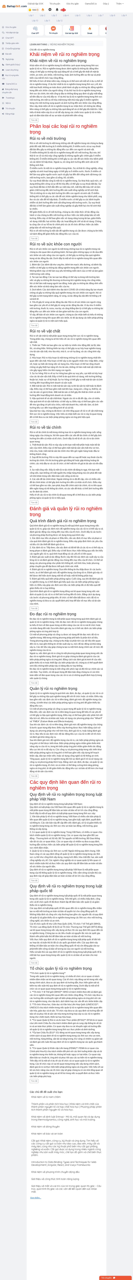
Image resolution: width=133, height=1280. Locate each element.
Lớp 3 (54, 15)
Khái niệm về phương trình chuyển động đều (55, 1171)
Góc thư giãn (72, 3)
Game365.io (91, 3)
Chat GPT (9, 38)
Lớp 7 (101, 15)
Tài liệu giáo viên (12, 43)
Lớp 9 (124, 15)
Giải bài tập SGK (35, 3)
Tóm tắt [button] (34, 120)
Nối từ (8, 103)
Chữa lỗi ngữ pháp (12, 48)
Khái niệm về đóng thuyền (45, 1126)
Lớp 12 (59, 20)
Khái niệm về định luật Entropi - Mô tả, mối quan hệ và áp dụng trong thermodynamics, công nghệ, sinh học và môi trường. (65, 1118)
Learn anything (38, 44)
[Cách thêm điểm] (37, 9)
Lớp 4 (66, 15)
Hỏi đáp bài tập (12, 32)
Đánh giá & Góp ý (12, 64)
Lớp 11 (47, 20)
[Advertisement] (119, 64)
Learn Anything (11, 70)
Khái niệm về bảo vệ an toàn (47, 1133)
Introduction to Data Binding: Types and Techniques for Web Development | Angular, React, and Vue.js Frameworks (63, 1163)
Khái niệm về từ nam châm (46, 1096)
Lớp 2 (42, 15)
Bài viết (8, 54)
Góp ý (106, 3)
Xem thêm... (35, 1198)
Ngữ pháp (9, 59)
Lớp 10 (35, 20)
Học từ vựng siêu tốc (10, 77)
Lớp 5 (77, 15)
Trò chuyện (54, 3)
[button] (64, 10)
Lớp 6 (89, 15)
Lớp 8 (112, 15)
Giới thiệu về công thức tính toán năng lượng (55, 1178)
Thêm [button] (119, 3)
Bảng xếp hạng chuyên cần (10, 91)
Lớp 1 (31, 15)
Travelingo (10, 98)
